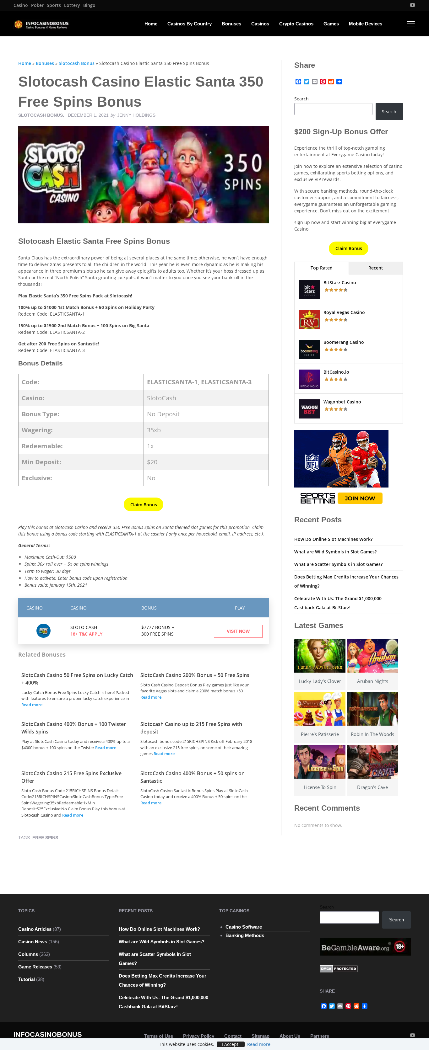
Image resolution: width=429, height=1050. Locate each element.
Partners (319, 1036)
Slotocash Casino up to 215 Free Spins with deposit (191, 728)
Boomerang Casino (343, 342)
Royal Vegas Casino (344, 312)
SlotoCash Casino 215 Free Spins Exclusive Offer (71, 777)
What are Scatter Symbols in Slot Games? (338, 564)
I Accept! (231, 1044)
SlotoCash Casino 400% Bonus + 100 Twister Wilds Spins (73, 728)
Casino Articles (35, 929)
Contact (233, 1036)
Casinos (260, 23)
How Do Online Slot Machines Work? (333, 539)
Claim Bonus (143, 505)
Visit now (238, 631)
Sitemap (260, 1036)
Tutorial (26, 979)
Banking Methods (244, 935)
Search (301, 99)
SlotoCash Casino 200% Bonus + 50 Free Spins (194, 675)
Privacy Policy (198, 1036)
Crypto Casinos (296, 23)
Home (150, 23)
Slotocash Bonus (77, 63)
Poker (37, 5)
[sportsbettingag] (341, 469)
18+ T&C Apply (86, 634)
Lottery (72, 5)
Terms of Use (158, 1036)
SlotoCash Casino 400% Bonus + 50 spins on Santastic (192, 777)
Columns (28, 954)
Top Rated (322, 268)
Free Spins (45, 837)
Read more (31, 704)
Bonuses (231, 23)
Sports (54, 5)
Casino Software (243, 927)
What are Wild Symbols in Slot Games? (335, 552)
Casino (21, 5)
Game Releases (35, 966)
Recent (375, 268)
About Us (290, 1036)
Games (331, 23)
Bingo (89, 5)
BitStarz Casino (339, 282)
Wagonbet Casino (342, 402)
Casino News (32, 941)
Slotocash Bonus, (41, 115)
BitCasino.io (336, 372)
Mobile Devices (365, 23)
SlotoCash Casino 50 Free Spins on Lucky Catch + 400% (77, 679)
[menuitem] (21, 5)
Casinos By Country (189, 23)
